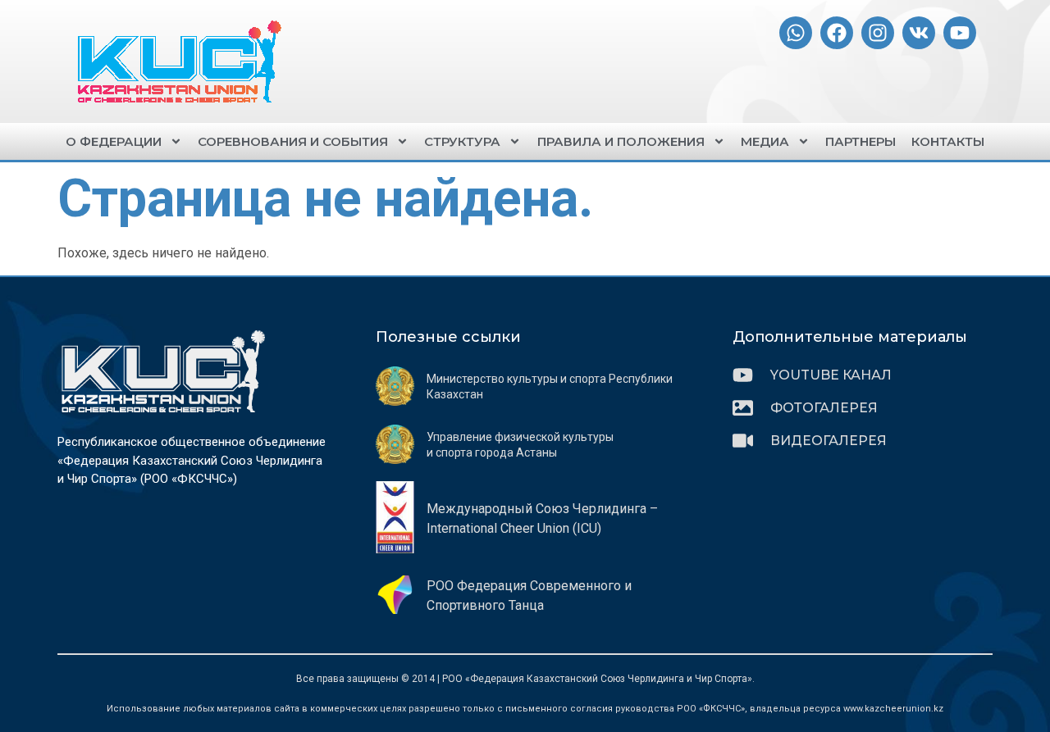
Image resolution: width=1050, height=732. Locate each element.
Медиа (765, 141)
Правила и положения (621, 141)
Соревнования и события (293, 141)
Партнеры (860, 141)
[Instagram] (877, 32)
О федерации (114, 141)
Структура (462, 141)
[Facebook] (836, 32)
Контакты (947, 141)
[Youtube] (959, 32)
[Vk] (918, 32)
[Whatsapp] (795, 32)
